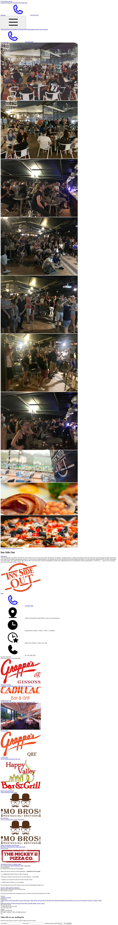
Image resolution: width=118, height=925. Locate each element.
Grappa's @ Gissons (6, 897)
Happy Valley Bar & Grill (33, 900)
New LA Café (77, 900)
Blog (26, 2)
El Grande (3, 548)
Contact (40, 29)
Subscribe (3, 15)
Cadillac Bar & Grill (6, 900)
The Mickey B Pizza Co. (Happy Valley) (91, 900)
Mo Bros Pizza (50, 900)
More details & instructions (13, 887)
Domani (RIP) (14, 900)
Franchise (29, 29)
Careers (37, 29)
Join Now (3, 887)
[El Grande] (6, 1)
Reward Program (20, 2)
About (14, 2)
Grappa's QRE (22, 900)
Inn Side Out (43, 900)
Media (33, 29)
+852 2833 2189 (34, 15)
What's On (9, 2)
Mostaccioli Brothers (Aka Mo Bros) (64, 900)
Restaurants (4, 2)
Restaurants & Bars (11, 548)
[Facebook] (4, 556)
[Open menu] (13, 22)
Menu (2, 593)
